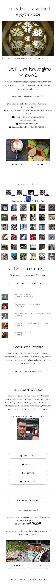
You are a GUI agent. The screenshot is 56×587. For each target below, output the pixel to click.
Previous (18, 164)
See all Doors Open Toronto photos (28, 372)
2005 (13, 194)
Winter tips (29, 473)
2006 (25, 194)
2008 (47, 194)
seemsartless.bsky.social (28, 510)
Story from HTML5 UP (37, 579)
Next (38, 164)
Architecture (27, 96)
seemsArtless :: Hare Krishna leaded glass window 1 (26, 517)
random (17, 566)
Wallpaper (29, 464)
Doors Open (39, 96)
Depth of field (29, 482)
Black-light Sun (38, 201)
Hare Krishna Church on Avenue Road (21, 85)
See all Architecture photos (28, 283)
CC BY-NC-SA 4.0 (21, 524)
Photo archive (28, 456)
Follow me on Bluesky (29, 500)
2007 (36, 194)
